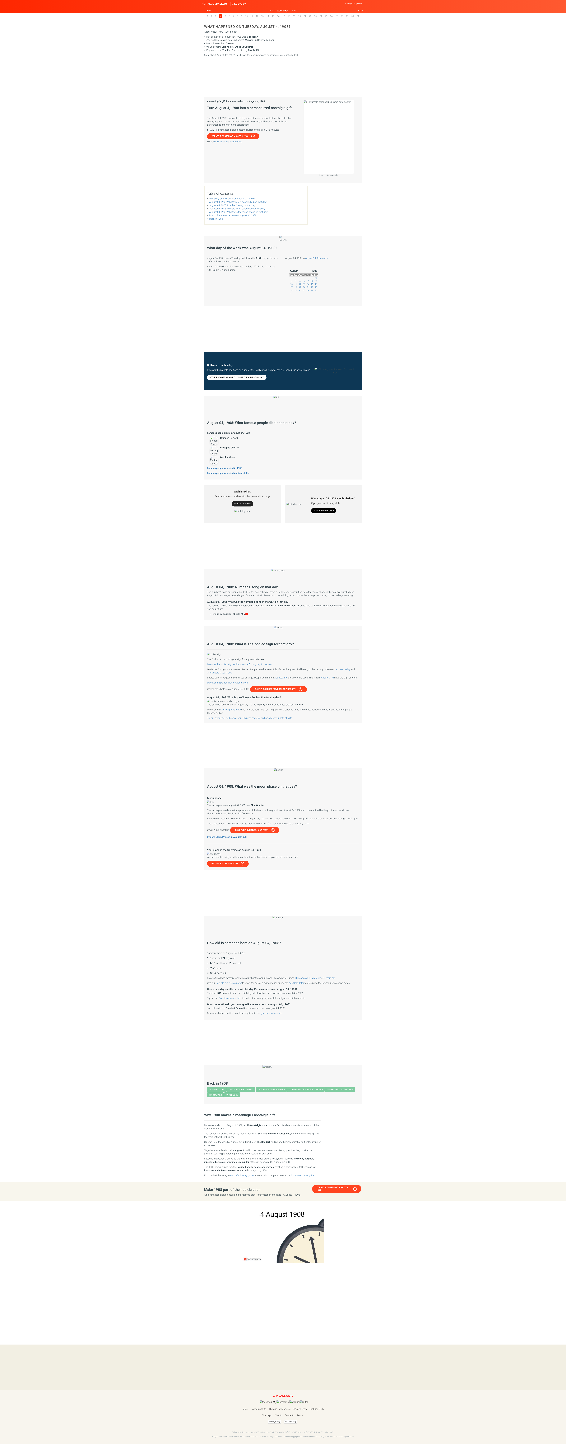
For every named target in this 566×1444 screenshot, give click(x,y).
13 (262, 16)
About (278, 1415)
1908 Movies (215, 1095)
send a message (242, 504)
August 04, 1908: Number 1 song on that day (232, 205)
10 (246, 16)
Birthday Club (317, 1409)
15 (273, 16)
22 (310, 16)
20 (299, 16)
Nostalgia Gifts (258, 1409)
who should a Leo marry (219, 672)
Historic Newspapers (280, 1409)
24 (321, 16)
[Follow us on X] (274, 1402)
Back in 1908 (216, 218)
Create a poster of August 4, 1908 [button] (230, 136)
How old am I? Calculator (229, 983)
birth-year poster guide (302, 1175)
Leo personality (342, 669)
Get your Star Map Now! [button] (225, 863)
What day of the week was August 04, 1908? (232, 198)
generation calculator (272, 1013)
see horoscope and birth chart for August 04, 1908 (236, 377)
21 (305, 16)
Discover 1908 (216, 1089)
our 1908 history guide (242, 1175)
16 (278, 16)
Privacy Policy (274, 1422)
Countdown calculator (230, 998)
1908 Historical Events (240, 1089)
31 (358, 16)
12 (257, 16)
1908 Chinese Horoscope (340, 1089)
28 (342, 16)
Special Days (300, 1409)
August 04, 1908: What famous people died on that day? (238, 202)
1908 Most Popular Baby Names (306, 1089)
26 (331, 16)
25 (326, 16)
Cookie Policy (290, 1422)
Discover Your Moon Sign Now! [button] (251, 830)
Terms (300, 1415)
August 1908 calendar (316, 258)
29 (347, 16)
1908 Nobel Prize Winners (271, 1089)
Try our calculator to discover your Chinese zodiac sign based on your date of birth (249, 718)
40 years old (328, 978)
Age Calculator (296, 983)
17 (283, 16)
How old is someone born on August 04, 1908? (233, 215)
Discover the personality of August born (227, 682)
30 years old (315, 978)
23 (315, 16)
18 (289, 16)
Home (245, 1409)
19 (294, 16)
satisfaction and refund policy (227, 141)
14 (267, 16)
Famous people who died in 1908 (224, 468)
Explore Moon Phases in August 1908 (227, 837)
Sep (294, 10)
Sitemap (266, 1415)
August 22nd (281, 677)
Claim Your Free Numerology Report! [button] (275, 689)
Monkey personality (230, 709)
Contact (289, 1415)
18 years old (301, 978)
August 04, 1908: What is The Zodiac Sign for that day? (237, 208)
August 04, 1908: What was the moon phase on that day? (238, 212)
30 (352, 16)
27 (336, 16)
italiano (359, 4)
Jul (272, 10)
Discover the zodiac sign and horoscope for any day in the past (239, 664)
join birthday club (324, 511)
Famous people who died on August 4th (228, 473)
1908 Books (232, 1095)
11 (252, 16)
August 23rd (327, 677)
